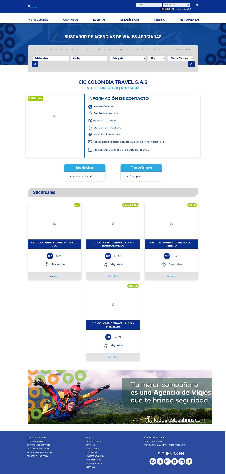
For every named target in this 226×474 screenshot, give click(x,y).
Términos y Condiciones (155, 437)
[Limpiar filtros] (191, 64)
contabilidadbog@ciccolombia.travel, (115, 141)
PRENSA (159, 19)
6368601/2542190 (104, 106)
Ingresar (166, 9)
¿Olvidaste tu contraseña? (181, 9)
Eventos (99, 19)
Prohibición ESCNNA (153, 441)
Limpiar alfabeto (183, 49)
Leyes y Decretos (93, 460)
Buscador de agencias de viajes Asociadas (113, 37)
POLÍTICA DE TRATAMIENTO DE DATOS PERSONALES (165, 445)
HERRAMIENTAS (189, 19)
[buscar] (35, 64)
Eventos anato (92, 449)
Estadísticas (130, 19)
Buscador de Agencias (96, 456)
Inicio (88, 437)
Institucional (38, 19)
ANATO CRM (91, 467)
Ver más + (54, 276)
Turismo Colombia (94, 463)
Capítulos (70, 19)
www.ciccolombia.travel (107, 134)
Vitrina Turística (93, 441)
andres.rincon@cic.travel (151, 141)
